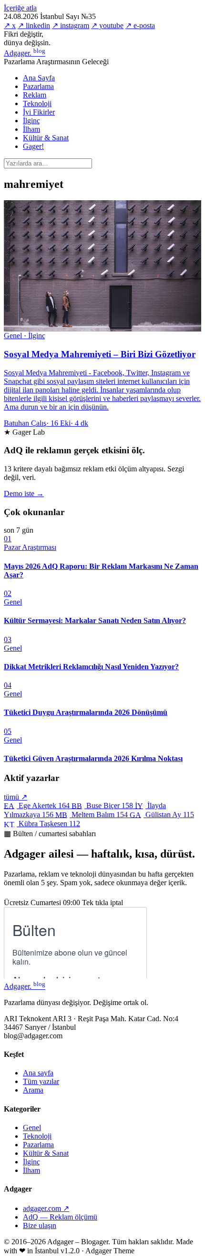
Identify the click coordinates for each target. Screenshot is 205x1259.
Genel (32, 1127)
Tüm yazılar (41, 1081)
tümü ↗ (15, 797)
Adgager (24, 53)
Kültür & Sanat (46, 138)
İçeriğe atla (20, 8)
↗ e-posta (140, 25)
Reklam (34, 95)
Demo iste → (24, 493)
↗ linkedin (34, 25)
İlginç (31, 121)
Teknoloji (37, 103)
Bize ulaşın (39, 1225)
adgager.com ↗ (46, 1208)
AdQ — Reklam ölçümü (60, 1217)
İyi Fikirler (39, 112)
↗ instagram (70, 25)
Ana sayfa (38, 1073)
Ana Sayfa (39, 78)
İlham (31, 129)
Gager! (33, 146)
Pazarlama (38, 86)
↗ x (10, 25)
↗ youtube (107, 25)
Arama (33, 1090)
